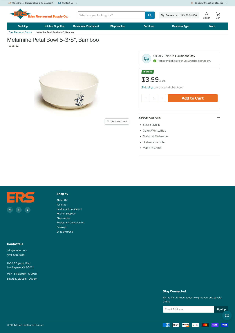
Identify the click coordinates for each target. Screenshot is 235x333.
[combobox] (111, 15)
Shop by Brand (65, 231)
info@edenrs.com (17, 250)
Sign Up (221, 309)
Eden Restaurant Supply (20, 32)
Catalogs (61, 227)
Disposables (117, 26)
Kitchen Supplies (54, 26)
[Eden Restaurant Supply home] (24, 197)
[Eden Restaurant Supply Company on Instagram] (10, 210)
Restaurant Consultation (70, 222)
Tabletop (23, 26)
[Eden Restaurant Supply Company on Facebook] (19, 210)
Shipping (147, 87)
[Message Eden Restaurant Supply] (227, 315)
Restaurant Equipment (86, 26)
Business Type (180, 26)
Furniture (149, 26)
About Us (62, 200)
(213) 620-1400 (16, 255)
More (212, 26)
